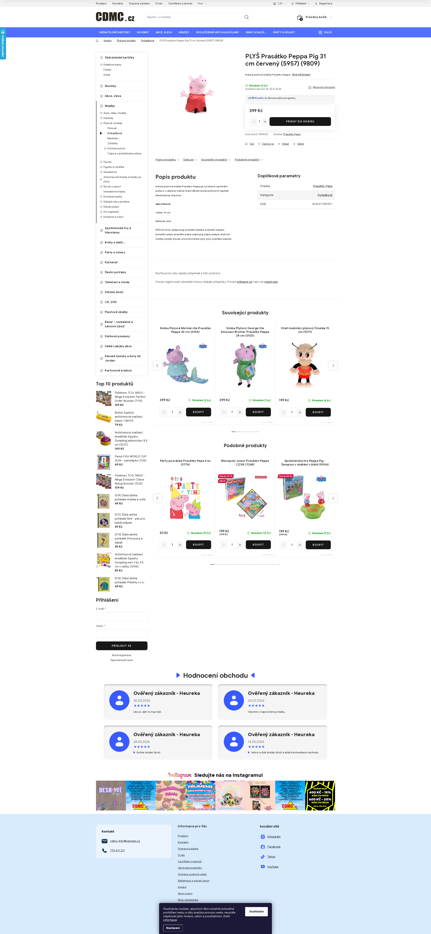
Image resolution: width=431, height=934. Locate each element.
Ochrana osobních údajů (192, 874)
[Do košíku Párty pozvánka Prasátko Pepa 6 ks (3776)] (198, 544)
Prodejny (101, 3)
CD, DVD (111, 302)
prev (158, 365)
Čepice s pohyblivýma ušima (124, 153)
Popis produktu (166, 159)
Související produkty (214, 159)
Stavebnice (110, 172)
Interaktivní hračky (114, 191)
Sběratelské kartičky (119, 57)
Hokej (107, 74)
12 (269, 564)
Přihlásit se (122, 645)
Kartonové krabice (118, 370)
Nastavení (173, 928)
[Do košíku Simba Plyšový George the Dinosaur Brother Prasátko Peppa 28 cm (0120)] (258, 412)
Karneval (111, 262)
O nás (159, 3)
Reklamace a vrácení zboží (193, 880)
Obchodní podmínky (190, 867)
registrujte (271, 282)
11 (264, 564)
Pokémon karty (112, 64)
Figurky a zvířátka (114, 167)
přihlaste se (244, 282)
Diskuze (188, 159)
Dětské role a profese (116, 201)
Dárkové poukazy (117, 336)
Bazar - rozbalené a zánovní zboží (119, 324)
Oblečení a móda (117, 282)
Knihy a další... (115, 242)
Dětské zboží (114, 292)
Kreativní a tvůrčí (113, 216)
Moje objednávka (188, 899)
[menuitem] (115, 32)
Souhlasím (256, 911)
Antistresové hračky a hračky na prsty (122, 179)
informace (170, 920)
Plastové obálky (116, 312)
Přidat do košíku (300, 121)
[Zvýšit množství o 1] (265, 122)
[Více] (325, 32)
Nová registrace (121, 655)
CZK (280, 3)
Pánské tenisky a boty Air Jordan (123, 358)
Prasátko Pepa (292, 134)
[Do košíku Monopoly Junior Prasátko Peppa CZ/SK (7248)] (258, 544)
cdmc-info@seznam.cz (125, 841)
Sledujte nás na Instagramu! (228, 775)
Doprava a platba (139, 3)
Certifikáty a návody (180, 3)
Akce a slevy (185, 893)
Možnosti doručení (324, 87)
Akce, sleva (113, 96)
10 (259, 564)
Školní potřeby (115, 272)
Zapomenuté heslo (121, 660)
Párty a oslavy (115, 252)
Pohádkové (115, 133)
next (333, 365)
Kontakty (117, 3)
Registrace (325, 3)
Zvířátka (112, 143)
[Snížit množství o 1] (254, 122)
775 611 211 (117, 850)
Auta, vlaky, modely (115, 113)
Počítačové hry (116, 148)
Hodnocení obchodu (215, 675)
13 (274, 564)
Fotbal (107, 69)
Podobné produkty (247, 159)
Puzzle (107, 161)
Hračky (110, 106)
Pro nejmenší (111, 211)
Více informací (301, 74)
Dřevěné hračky (113, 196)
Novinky (110, 86)
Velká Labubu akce (118, 346)
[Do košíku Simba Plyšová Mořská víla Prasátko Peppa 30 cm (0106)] (198, 412)
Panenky (108, 118)
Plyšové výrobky (113, 123)
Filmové (112, 128)
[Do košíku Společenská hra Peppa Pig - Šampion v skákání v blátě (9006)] (318, 544)
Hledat (246, 17)
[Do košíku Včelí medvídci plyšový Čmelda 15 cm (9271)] (318, 412)
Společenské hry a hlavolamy (118, 230)
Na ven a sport (112, 186)
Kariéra (182, 887)
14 (278, 564)
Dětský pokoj (111, 206)
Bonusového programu (282, 98)
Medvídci (113, 138)
